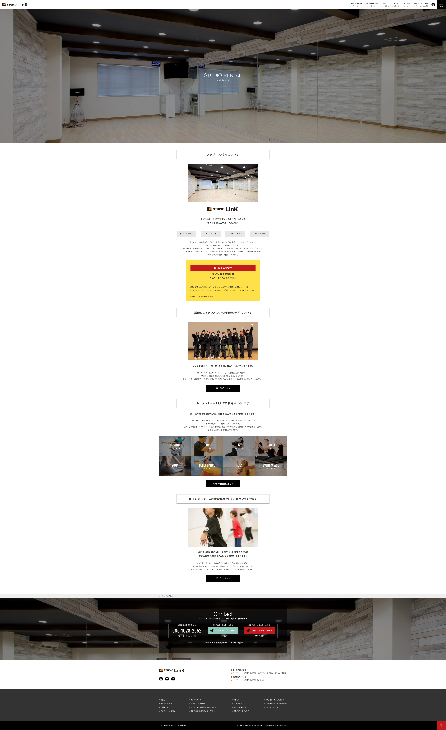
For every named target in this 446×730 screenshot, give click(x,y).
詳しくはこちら (222, 388)
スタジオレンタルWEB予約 (274, 700)
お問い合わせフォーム (226, 630)
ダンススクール (196, 700)
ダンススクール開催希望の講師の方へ (204, 707)
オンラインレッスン (271, 707)
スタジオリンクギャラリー (241, 711)
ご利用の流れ (165, 707)
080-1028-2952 (187, 630)
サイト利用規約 (181, 725)
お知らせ (164, 700)
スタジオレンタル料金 (168, 711)
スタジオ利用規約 (239, 707)
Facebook (173, 678)
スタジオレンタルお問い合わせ (276, 704)
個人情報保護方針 (166, 725)
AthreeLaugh (283, 725)
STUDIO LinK (15, 4)
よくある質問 (237, 704)
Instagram (433, 4)
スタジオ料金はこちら (221, 484)
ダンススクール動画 (198, 704)
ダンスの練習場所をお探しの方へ (203, 711)
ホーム (161, 596)
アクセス (236, 700)
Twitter (167, 678)
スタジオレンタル (166, 704)
